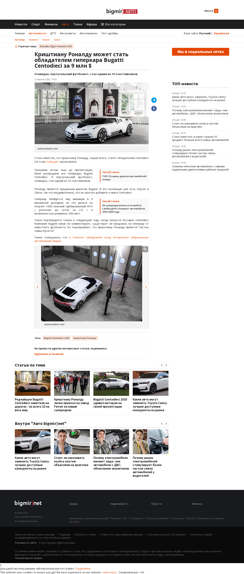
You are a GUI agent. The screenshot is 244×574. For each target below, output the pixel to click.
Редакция (64, 534)
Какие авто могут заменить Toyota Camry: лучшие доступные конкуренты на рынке (150, 404)
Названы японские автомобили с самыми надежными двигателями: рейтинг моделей (200, 167)
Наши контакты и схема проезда (34, 534)
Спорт (35, 24)
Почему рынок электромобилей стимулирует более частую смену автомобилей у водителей (147, 467)
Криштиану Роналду (85, 338)
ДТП (53, 33)
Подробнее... (83, 568)
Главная (20, 33)
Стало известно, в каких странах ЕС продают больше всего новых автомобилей (200, 138)
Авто (65, 24)
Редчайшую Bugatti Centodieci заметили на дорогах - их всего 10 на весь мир (32, 404)
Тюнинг (46, 39)
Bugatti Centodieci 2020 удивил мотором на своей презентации (110, 402)
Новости (21, 24)
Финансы (51, 24)
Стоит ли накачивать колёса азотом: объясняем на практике (71, 461)
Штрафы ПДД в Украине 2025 (56, 46)
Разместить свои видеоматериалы (121, 534)
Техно (77, 24)
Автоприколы (88, 33)
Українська (221, 33)
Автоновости (37, 33)
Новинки (33, 39)
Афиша (92, 24)
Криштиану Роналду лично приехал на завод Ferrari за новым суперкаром (71, 404)
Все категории (115, 24)
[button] (37, 287)
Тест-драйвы (109, 33)
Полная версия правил (28, 558)
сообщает (52, 161)
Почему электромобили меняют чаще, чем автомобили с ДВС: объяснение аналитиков (111, 463)
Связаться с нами (85, 534)
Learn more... (110, 572)
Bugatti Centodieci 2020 (56, 338)
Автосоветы (68, 33)
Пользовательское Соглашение (166, 534)
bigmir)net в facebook (49, 354)
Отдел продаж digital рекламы (56, 542)
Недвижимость (119, 503)
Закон (57, 39)
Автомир (20, 39)
